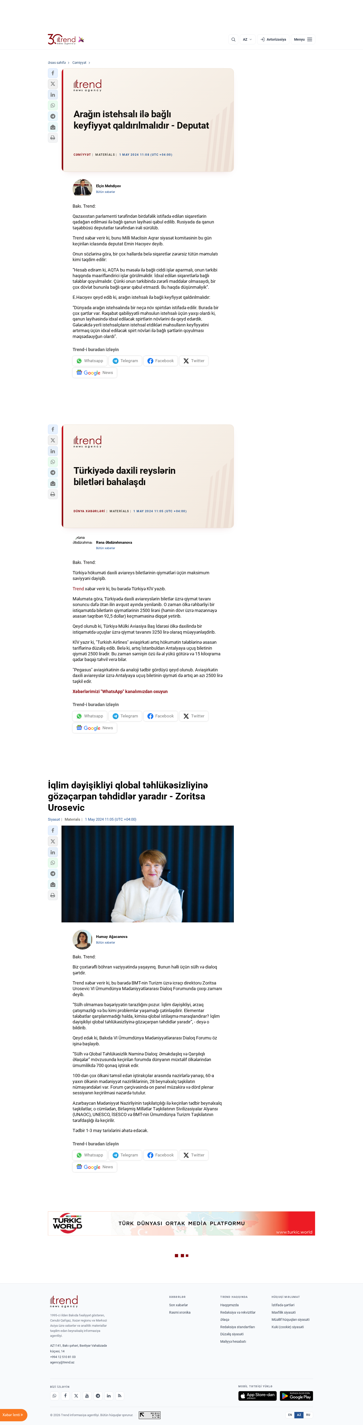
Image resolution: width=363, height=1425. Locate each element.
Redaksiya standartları (237, 1327)
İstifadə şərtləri (283, 1305)
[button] (53, 73)
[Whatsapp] (54, 1395)
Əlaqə (224, 1320)
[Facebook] (65, 1395)
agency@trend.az (62, 1362)
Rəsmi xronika (180, 1312)
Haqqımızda (229, 1305)
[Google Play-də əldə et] (296, 1396)
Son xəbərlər (178, 1305)
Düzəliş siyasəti (231, 1334)
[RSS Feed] (119, 1395)
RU (308, 1415)
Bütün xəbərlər (105, 192)
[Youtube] (87, 1395)
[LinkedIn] (108, 1395)
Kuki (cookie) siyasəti (288, 1327)
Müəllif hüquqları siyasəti (290, 1320)
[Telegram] (98, 1395)
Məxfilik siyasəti (284, 1312)
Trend (78, 588)
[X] (76, 1395)
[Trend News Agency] (64, 1301)
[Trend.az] (66, 39)
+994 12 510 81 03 (63, 1357)
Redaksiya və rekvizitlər (238, 1312)
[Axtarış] (233, 39)
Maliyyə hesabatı (233, 1341)
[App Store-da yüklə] (257, 1396)
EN (290, 1415)
